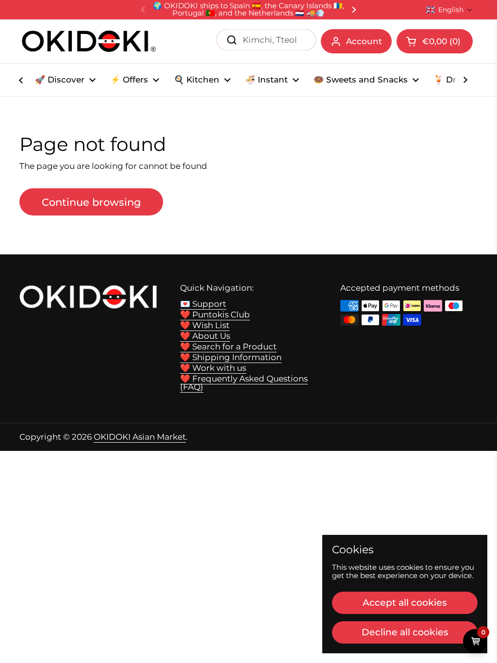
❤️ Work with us (213, 368)
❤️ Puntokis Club (215, 314)
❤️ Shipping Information (231, 357)
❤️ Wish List (205, 325)
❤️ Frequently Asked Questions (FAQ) (244, 383)
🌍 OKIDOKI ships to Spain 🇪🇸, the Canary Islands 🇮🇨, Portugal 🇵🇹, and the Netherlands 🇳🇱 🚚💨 (248, 9)
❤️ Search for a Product (228, 346)
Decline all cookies (405, 632)
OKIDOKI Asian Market (140, 437)
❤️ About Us (205, 336)
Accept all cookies (405, 602)
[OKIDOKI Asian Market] (88, 41)
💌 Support (203, 304)
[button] (449, 9)
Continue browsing (91, 202)
